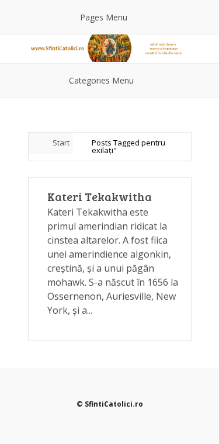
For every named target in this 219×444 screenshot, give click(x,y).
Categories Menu (101, 80)
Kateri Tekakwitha (99, 196)
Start (61, 142)
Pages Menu (103, 17)
